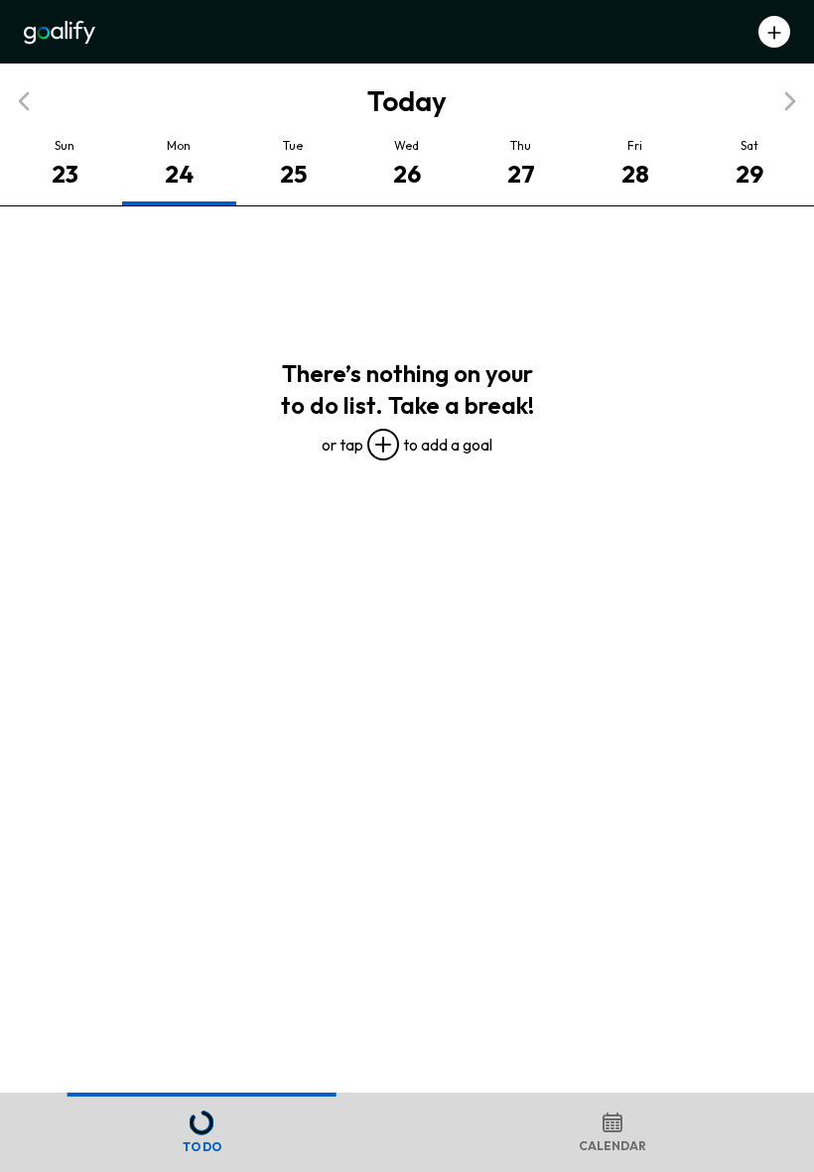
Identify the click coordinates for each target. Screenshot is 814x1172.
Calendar (612, 1145)
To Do (202, 1146)
